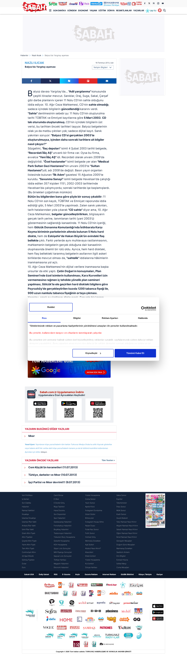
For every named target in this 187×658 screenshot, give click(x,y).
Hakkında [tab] (143, 318)
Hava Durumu (59, 510)
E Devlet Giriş (59, 503)
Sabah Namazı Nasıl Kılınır (127, 529)
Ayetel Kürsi (90, 507)
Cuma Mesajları (122, 567)
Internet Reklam (109, 574)
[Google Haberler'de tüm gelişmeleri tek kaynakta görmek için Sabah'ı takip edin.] (69, 366)
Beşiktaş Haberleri (61, 529)
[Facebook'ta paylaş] (31, 81)
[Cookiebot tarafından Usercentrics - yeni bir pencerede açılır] (143, 308)
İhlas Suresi (121, 507)
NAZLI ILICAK (34, 63)
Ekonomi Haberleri (61, 567)
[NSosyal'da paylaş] (69, 81)
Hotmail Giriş (90, 537)
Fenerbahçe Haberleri (62, 526)
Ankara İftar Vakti (29, 526)
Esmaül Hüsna (122, 560)
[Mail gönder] (106, 81)
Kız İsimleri (89, 563)
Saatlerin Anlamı (123, 552)
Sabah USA (29, 574)
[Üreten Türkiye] (111, 3)
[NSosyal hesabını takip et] (153, 3)
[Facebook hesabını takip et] (144, 3)
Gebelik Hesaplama (62, 541)
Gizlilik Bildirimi (127, 574)
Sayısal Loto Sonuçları (63, 556)
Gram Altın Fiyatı (28, 533)
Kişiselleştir (91, 353)
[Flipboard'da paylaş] (88, 81)
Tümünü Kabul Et (135, 353)
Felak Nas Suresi (92, 529)
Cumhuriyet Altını (29, 552)
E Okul (56, 499)
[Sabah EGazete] (155, 531)
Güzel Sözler (90, 514)
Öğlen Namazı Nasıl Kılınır (126, 533)
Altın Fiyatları (27, 537)
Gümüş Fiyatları (28, 560)
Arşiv (77, 574)
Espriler (119, 499)
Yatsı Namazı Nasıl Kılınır (126, 522)
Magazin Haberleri (61, 563)
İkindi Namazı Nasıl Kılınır (126, 537)
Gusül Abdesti (122, 518)
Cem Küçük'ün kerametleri (53, 467)
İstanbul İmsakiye (29, 518)
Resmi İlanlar (124, 10)
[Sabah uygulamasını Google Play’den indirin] (69, 409)
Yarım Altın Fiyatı (28, 544)
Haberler (24, 55)
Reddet (51, 307)
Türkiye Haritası (60, 560)
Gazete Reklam (91, 574)
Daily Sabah (44, 574)
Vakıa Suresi (121, 495)
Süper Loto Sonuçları (62, 548)
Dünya (111, 10)
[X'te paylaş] (50, 81)
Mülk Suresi (121, 510)
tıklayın (44, 452)
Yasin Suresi (90, 503)
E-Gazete (66, 574)
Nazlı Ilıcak (36, 55)
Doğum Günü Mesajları (125, 544)
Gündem (72, 10)
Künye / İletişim (145, 574)
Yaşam (93, 10)
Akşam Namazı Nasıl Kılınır (127, 526)
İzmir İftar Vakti (28, 529)
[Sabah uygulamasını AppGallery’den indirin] (97, 409)
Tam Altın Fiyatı (28, 548)
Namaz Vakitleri (28, 510)
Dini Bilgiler (121, 556)
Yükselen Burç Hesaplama (64, 537)
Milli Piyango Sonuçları (63, 552)
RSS (55, 574)
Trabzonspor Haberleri (63, 533)
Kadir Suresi (121, 514)
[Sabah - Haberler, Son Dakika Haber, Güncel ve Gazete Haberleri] (34, 7)
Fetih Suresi (90, 533)
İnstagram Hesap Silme (94, 522)
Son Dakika (59, 10)
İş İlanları (25, 499)
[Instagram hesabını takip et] (158, 3)
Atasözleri (89, 552)
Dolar (24, 563)
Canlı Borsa (58, 495)
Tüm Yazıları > (108, 460)
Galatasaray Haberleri (62, 522)
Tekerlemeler (121, 503)
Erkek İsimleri (90, 556)
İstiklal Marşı (121, 563)
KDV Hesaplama (60, 544)
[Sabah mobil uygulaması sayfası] (32, 393)
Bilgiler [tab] (77, 318)
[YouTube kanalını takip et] (163, 3)
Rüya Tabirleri (59, 507)
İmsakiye (25, 514)
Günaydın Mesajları (124, 541)
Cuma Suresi (90, 499)
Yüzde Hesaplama (92, 495)
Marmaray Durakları (124, 548)
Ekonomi (83, 10)
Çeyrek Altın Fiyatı (29, 541)
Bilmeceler (89, 518)
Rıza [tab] (44, 318)
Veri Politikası (27, 495)
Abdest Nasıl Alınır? (93, 548)
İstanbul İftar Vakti (29, 522)
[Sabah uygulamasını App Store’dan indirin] (40, 409)
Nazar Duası (90, 526)
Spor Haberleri (59, 518)
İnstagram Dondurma (93, 510)
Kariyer (160, 574)
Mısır (31, 435)
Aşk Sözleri (89, 544)
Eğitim (102, 10)
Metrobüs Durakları (93, 541)
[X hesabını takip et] (149, 3)
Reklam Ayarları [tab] (110, 318)
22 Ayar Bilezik (28, 556)
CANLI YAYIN (139, 3)
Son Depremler (60, 514)
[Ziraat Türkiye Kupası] (159, 10)
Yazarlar (138, 10)
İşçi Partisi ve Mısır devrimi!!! (54, 482)
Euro (24, 567)
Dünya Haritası (91, 567)
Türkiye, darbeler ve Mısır (52, 474)
